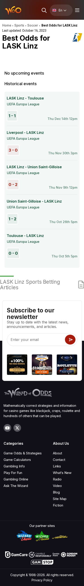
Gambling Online (16, 479)
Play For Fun (13, 473)
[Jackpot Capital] (42, 365)
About (57, 453)
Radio (57, 479)
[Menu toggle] (77, 10)
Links (57, 466)
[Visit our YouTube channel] (7, 428)
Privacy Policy (42, 580)
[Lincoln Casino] (67, 365)
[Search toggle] (43, 10)
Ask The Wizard (16, 486)
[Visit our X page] (17, 428)
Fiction (58, 505)
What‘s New (62, 473)
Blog (56, 492)
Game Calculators (17, 460)
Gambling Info (14, 466)
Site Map (60, 499)
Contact (59, 460)
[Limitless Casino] (17, 365)
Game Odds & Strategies (23, 453)
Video (57, 486)
